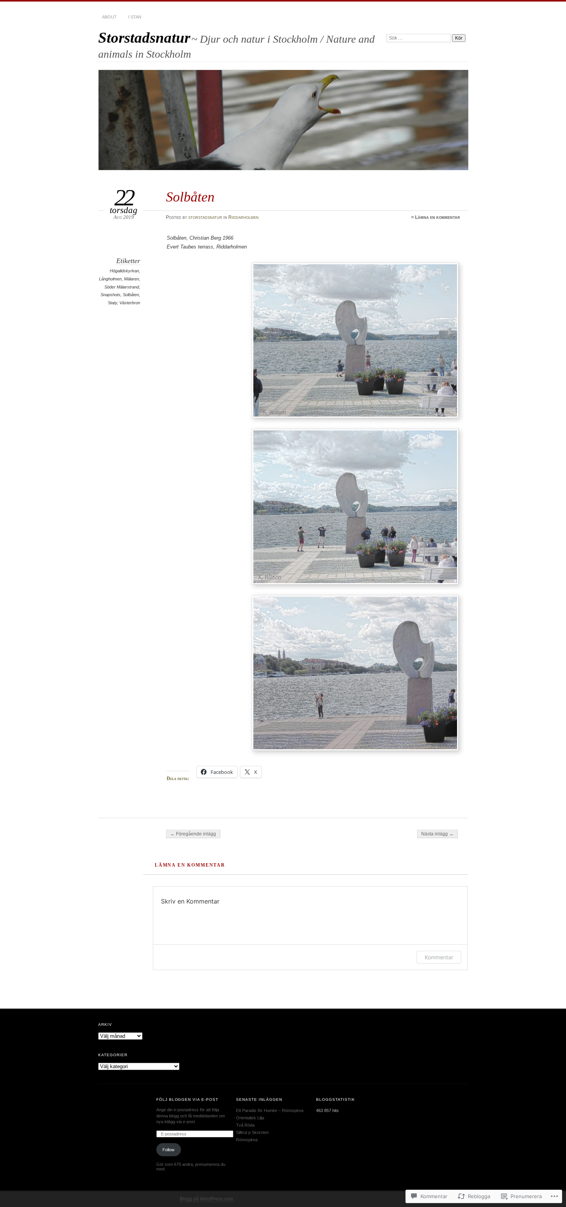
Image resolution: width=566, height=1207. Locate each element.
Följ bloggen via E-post (187, 1099)
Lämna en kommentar (437, 217)
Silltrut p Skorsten (252, 1132)
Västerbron (129, 302)
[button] (355, 340)
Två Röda (245, 1125)
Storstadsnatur (144, 37)
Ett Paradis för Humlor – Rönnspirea (269, 1110)
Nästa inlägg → (437, 834)
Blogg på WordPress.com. (207, 1199)
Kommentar (439, 957)
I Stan (134, 17)
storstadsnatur (205, 217)
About (109, 17)
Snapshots (110, 294)
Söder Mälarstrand (121, 287)
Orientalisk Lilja (250, 1117)
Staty (112, 302)
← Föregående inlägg (193, 834)
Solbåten (131, 294)
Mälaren (131, 279)
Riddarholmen (243, 217)
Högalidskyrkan (124, 270)
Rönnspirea (247, 1139)
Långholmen (110, 279)
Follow (168, 1149)
